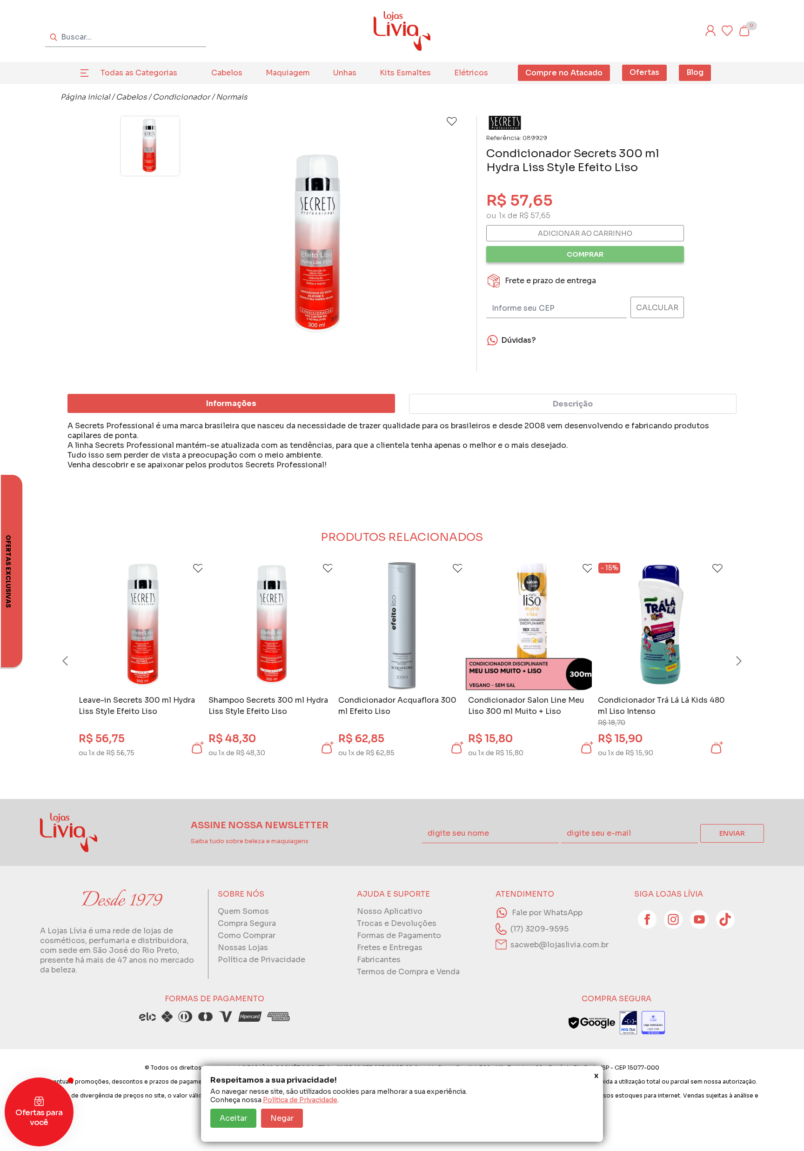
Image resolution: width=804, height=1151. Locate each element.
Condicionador (181, 97)
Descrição (573, 404)
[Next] (730, 660)
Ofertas (644, 72)
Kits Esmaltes (405, 73)
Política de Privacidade (300, 1100)
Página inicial (85, 97)
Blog (695, 72)
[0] (744, 30)
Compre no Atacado (564, 73)
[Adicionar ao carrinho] (197, 748)
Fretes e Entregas (389, 947)
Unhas (344, 73)
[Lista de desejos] (727, 30)
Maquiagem (288, 73)
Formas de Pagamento (399, 935)
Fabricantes (379, 960)
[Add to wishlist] (451, 121)
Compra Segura (247, 923)
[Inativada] (628, 1022)
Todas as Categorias (138, 73)
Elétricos (471, 73)
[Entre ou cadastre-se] (710, 30)
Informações (231, 403)
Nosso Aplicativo (389, 911)
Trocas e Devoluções (396, 923)
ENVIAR (732, 833)
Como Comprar (246, 935)
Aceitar (233, 1118)
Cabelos (226, 73)
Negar (282, 1118)
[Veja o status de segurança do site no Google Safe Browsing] (592, 1022)
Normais (231, 97)
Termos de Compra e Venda (408, 972)
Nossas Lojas (243, 947)
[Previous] (74, 660)
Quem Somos (243, 911)
